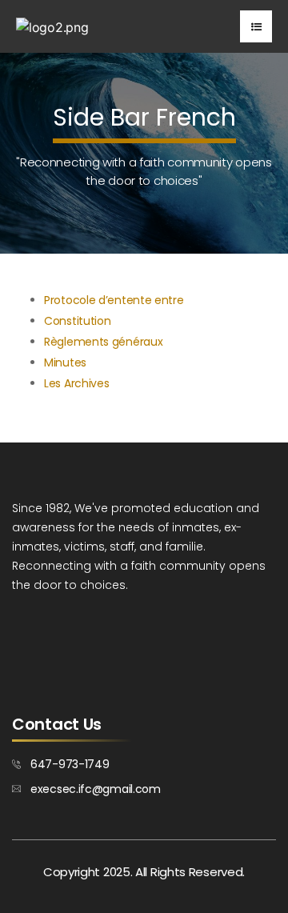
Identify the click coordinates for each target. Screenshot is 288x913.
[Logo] (52, 26)
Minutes (65, 362)
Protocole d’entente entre (114, 300)
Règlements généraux (103, 342)
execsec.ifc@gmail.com (95, 789)
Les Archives (76, 383)
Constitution (77, 321)
